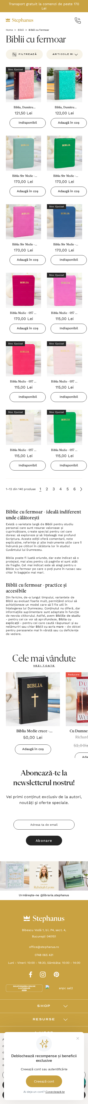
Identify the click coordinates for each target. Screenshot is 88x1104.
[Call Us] (78, 20)
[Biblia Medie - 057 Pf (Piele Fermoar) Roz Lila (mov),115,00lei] (64, 290)
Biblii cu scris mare (50, 626)
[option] (14, 876)
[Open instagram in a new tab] (43, 973)
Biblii (49, 524)
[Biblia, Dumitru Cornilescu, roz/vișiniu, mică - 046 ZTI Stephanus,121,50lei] (23, 84)
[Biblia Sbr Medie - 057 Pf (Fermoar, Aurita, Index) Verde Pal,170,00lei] (23, 153)
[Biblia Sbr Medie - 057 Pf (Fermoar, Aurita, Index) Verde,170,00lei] (64, 153)
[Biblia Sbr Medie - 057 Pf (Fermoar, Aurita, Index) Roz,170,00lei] (23, 221)
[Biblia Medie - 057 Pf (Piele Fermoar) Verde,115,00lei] (64, 427)
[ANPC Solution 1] (25, 988)
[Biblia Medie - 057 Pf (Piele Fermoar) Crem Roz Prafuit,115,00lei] (64, 358)
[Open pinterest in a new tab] (56, 973)
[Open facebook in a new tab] (30, 973)
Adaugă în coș (68, 122)
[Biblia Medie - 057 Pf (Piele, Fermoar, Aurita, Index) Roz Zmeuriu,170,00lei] (23, 290)
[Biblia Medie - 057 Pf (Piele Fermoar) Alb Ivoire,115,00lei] (23, 427)
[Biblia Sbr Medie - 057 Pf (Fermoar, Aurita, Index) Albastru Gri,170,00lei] (64, 221)
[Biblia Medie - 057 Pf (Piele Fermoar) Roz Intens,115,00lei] (23, 358)
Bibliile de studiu (68, 615)
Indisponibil (28, 122)
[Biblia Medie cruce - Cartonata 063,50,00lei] (33, 699)
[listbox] (64, 54)
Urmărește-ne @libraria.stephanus (44, 895)
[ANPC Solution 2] (63, 988)
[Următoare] (81, 489)
